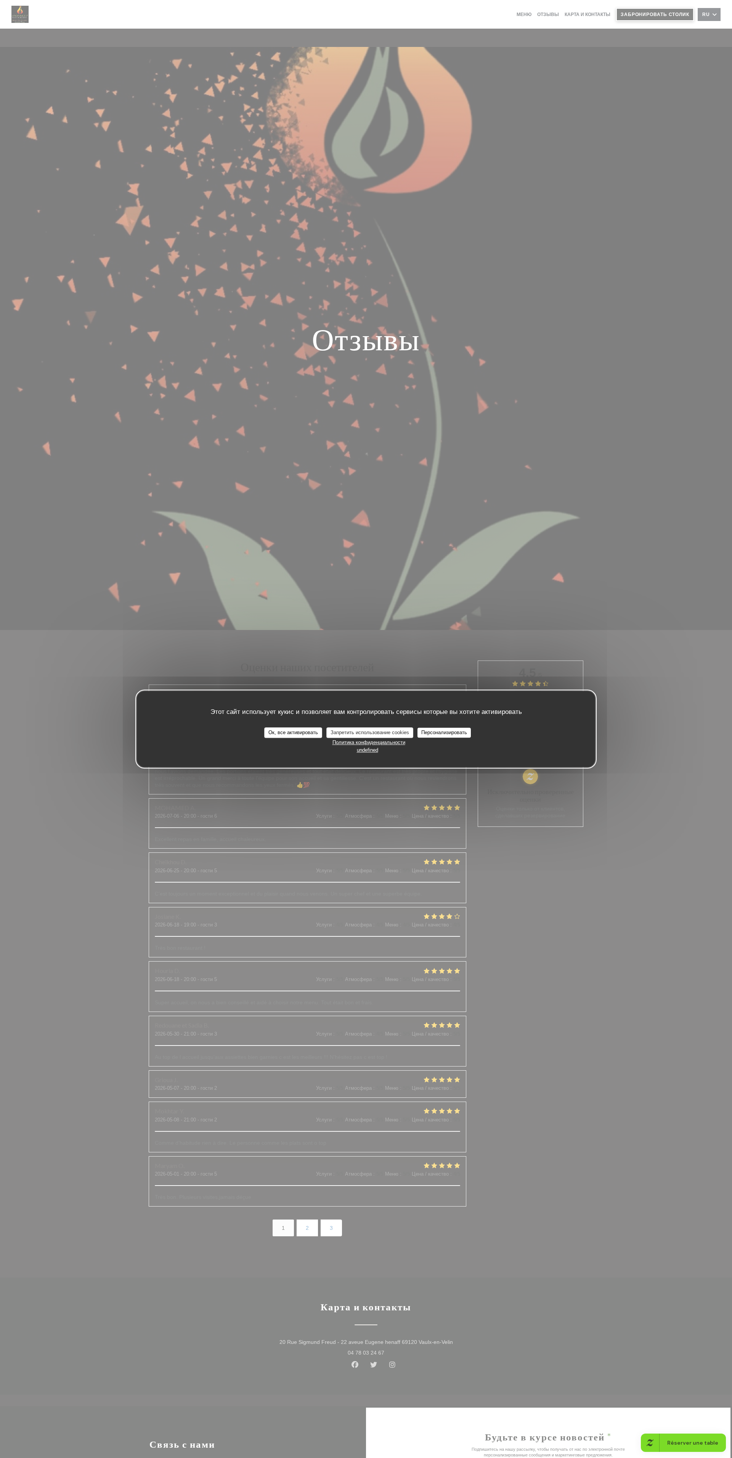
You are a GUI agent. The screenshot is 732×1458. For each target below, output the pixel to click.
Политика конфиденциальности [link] (368, 742)
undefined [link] (367, 749)
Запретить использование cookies (370, 732)
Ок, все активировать (293, 732)
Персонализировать (444, 732)
